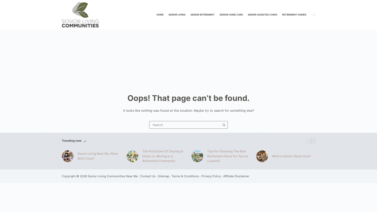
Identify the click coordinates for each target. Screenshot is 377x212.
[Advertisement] (188, 58)
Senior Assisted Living (262, 14)
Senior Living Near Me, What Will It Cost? (98, 156)
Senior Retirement (202, 14)
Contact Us (148, 176)
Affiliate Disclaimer (236, 176)
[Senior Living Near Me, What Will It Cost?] (68, 156)
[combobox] (185, 125)
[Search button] (223, 124)
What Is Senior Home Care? (291, 156)
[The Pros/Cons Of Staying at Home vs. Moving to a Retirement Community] (132, 156)
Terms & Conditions (185, 176)
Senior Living (177, 14)
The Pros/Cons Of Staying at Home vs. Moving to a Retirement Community (162, 156)
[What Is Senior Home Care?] (262, 156)
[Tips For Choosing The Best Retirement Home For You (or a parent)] (197, 156)
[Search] (314, 15)
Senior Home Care (231, 14)
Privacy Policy (211, 176)
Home (160, 14)
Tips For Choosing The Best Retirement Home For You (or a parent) (227, 156)
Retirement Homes (294, 14)
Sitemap (163, 176)
